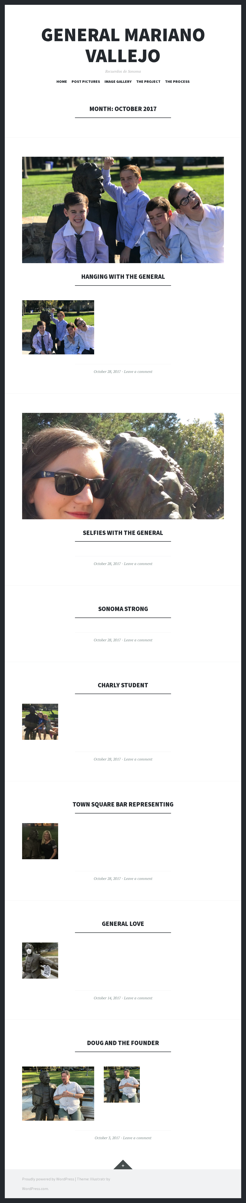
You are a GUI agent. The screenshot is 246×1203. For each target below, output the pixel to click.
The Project (148, 81)
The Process (177, 81)
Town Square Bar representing (123, 804)
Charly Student (123, 685)
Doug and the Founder (123, 1043)
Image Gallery (118, 81)
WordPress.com (35, 1188)
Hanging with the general (123, 276)
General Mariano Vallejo (123, 45)
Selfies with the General (123, 533)
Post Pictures (86, 81)
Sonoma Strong (123, 609)
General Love (123, 924)
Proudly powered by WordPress (48, 1179)
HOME (61, 81)
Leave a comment (138, 371)
